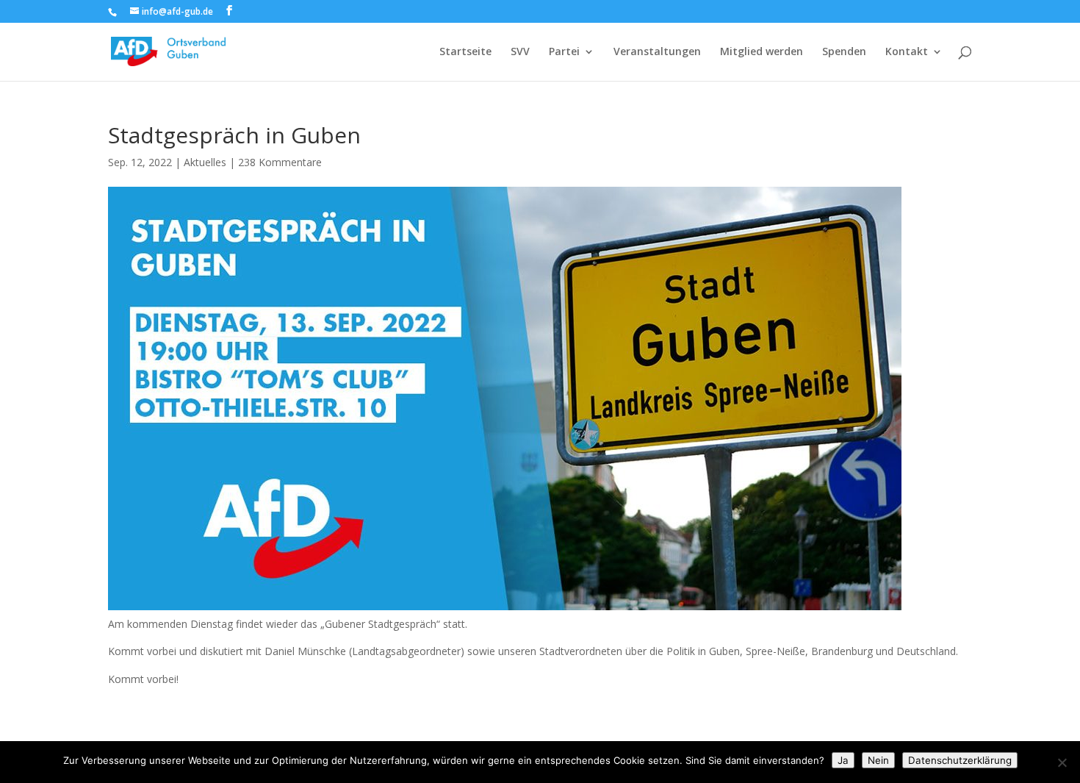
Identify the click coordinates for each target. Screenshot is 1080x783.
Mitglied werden (761, 52)
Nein (878, 760)
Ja (843, 760)
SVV (520, 52)
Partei (564, 52)
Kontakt (906, 52)
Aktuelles (205, 162)
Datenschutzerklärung (960, 760)
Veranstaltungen (657, 52)
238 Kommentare (280, 162)
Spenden (844, 52)
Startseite (465, 52)
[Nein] (1061, 762)
